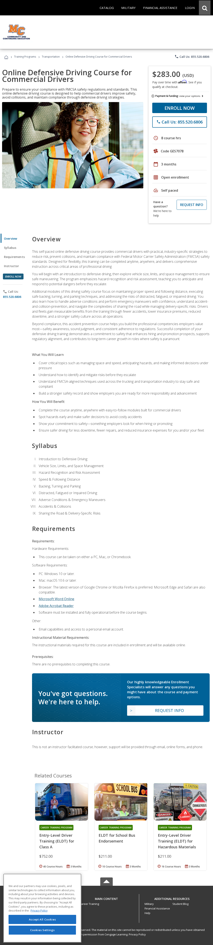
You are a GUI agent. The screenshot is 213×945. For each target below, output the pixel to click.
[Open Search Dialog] (205, 7)
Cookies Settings (42, 930)
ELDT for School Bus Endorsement (117, 838)
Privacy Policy (137, 934)
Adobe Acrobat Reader (56, 605)
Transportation (51, 56)
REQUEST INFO (191, 204)
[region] (42, 908)
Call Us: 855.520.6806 (192, 56)
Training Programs (25, 56)
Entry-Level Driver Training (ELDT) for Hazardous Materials (177, 841)
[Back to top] (106, 898)
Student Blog (180, 904)
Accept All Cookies (42, 919)
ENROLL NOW (180, 108)
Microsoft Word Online (56, 599)
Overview (10, 239)
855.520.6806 (12, 297)
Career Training (89, 904)
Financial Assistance (157, 908)
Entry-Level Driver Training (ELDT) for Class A (56, 841)
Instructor (11, 266)
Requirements (14, 257)
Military (149, 904)
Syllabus (10, 248)
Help (147, 913)
